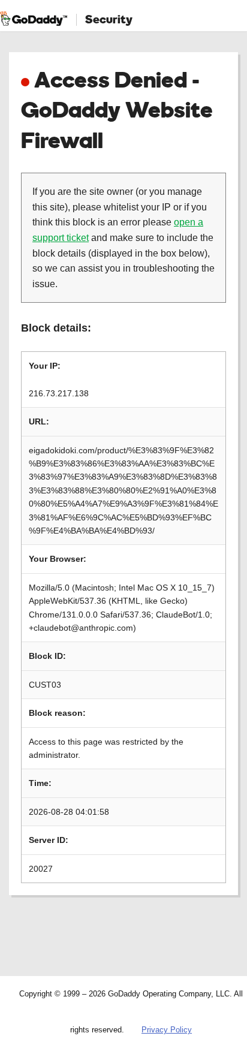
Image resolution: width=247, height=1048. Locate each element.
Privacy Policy (166, 1029)
